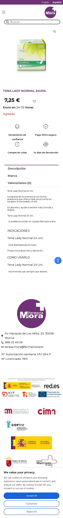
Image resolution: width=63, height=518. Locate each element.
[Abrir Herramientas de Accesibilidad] (58, 260)
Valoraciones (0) (19, 183)
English (45, 2)
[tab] (31, 168)
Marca (12, 176)
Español (57, 2)
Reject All (32, 511)
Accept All (31, 495)
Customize (31, 503)
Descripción (17, 168)
